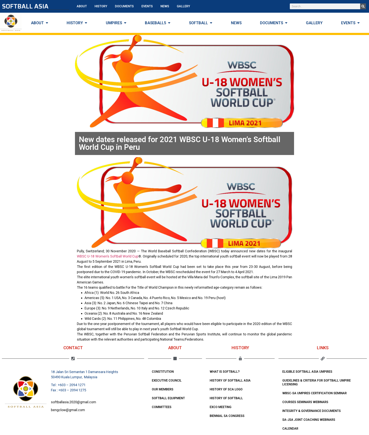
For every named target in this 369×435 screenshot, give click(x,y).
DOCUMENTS (124, 6)
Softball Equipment (168, 398)
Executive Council (167, 380)
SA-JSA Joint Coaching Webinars (308, 420)
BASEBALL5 (155, 23)
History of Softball (226, 398)
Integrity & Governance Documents (311, 411)
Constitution (163, 371)
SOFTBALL (198, 23)
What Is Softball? (225, 371)
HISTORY (101, 6)
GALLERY (183, 6)
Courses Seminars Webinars (305, 402)
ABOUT (82, 6)
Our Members (162, 389)
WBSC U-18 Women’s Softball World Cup (107, 256)
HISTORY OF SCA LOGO (226, 389)
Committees (161, 407)
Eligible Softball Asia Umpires (307, 371)
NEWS (164, 6)
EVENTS (147, 6)
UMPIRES (114, 23)
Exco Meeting (220, 407)
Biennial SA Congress (227, 416)
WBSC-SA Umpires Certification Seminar (314, 393)
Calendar (290, 428)
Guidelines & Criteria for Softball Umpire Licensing (316, 382)
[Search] (363, 6)
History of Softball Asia (230, 380)
